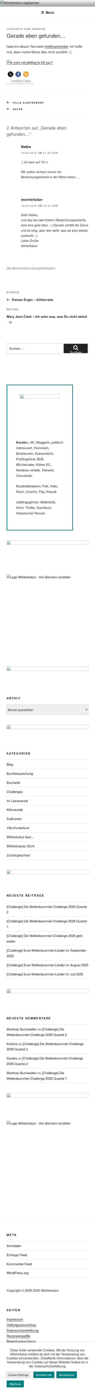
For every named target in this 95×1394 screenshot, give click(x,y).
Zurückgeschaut (18, 855)
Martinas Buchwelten (22, 1029)
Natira (26, 146)
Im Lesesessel (17, 800)
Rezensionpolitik (18, 1335)
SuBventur (14, 818)
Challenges (15, 791)
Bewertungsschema (21, 1341)
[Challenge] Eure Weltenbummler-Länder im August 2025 (47, 965)
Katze (18, 109)
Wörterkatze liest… (20, 836)
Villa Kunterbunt (29, 102)
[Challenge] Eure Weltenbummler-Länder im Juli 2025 (45, 974)
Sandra (12, 1058)
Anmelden (14, 1245)
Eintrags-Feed (17, 1254)
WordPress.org (17, 1272)
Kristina (12, 1043)
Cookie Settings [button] (18, 1375)
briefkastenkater (56, 46)
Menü (50, 12)
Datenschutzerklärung (22, 1330)
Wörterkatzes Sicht (20, 846)
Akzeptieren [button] (66, 1375)
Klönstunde (15, 809)
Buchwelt (13, 782)
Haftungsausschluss (21, 1324)
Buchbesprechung (20, 773)
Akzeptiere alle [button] (44, 1374)
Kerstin (39, 29)
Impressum (15, 1319)
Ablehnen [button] (15, 1384)
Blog (10, 764)
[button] (10, 74)
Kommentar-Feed (19, 1264)
